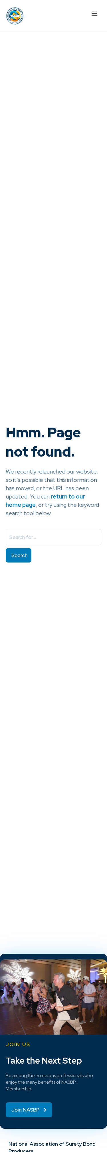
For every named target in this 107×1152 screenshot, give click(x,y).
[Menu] (94, 13)
